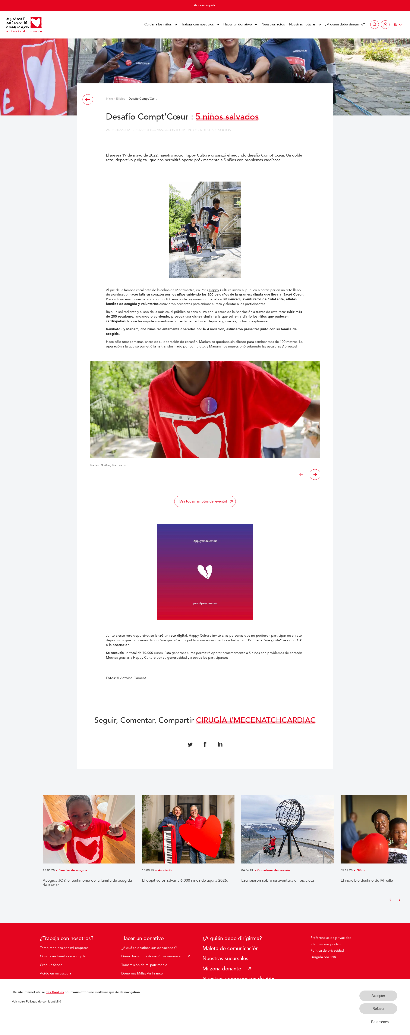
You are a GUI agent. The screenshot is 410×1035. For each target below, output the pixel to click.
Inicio (109, 98)
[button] (301, 474)
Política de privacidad (327, 950)
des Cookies (55, 992)
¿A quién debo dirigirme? (345, 24)
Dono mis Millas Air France (142, 973)
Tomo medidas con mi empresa (64, 947)
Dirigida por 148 (323, 957)
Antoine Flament (133, 678)
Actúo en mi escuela (55, 973)
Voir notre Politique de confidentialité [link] (36, 1001)
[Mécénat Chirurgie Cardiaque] (24, 24)
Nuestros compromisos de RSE (238, 979)
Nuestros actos (273, 24)
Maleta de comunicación (230, 948)
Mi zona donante (221, 969)
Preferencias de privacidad (330, 937)
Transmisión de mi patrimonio (144, 965)
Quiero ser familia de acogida (62, 956)
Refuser (378, 1008)
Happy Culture (200, 635)
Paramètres (380, 1022)
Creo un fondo (51, 965)
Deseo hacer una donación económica (150, 956)
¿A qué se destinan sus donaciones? (149, 947)
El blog (121, 98)
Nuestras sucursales (225, 958)
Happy (214, 290)
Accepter (378, 996)
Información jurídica (325, 944)
